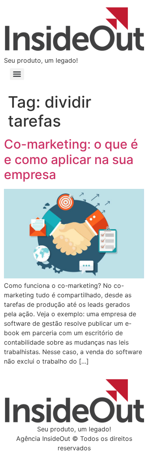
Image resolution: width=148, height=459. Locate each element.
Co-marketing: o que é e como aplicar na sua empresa (71, 159)
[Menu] (17, 74)
